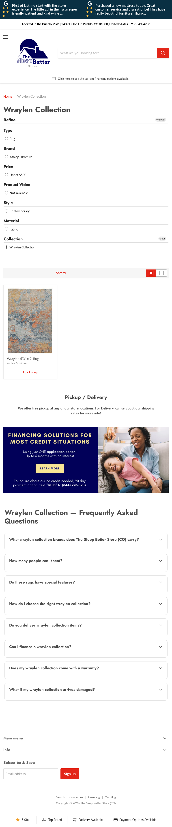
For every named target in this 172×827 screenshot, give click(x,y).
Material (11, 221)
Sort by (61, 273)
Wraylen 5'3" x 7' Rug (23, 359)
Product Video (17, 184)
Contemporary (19, 211)
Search (60, 797)
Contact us (76, 797)
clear (162, 238)
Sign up (70, 773)
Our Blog (110, 797)
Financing (94, 797)
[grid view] (151, 273)
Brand (9, 148)
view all (160, 119)
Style (8, 203)
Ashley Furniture (20, 157)
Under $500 (17, 175)
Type (8, 130)
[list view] (161, 273)
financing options (42, 657)
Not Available (18, 193)
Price (8, 167)
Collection (13, 239)
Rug (12, 139)
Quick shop (30, 372)
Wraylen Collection (22, 247)
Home (7, 96)
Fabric (13, 229)
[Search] (163, 53)
